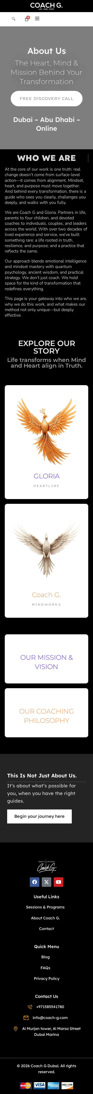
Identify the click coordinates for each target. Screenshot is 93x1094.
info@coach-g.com (50, 1017)
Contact (46, 928)
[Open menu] (37, 19)
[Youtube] (58, 882)
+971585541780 (50, 1006)
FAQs (45, 967)
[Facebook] (34, 882)
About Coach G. (45, 918)
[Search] (14, 19)
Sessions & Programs (45, 907)
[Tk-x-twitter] (46, 882)
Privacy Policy (46, 978)
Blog (45, 956)
